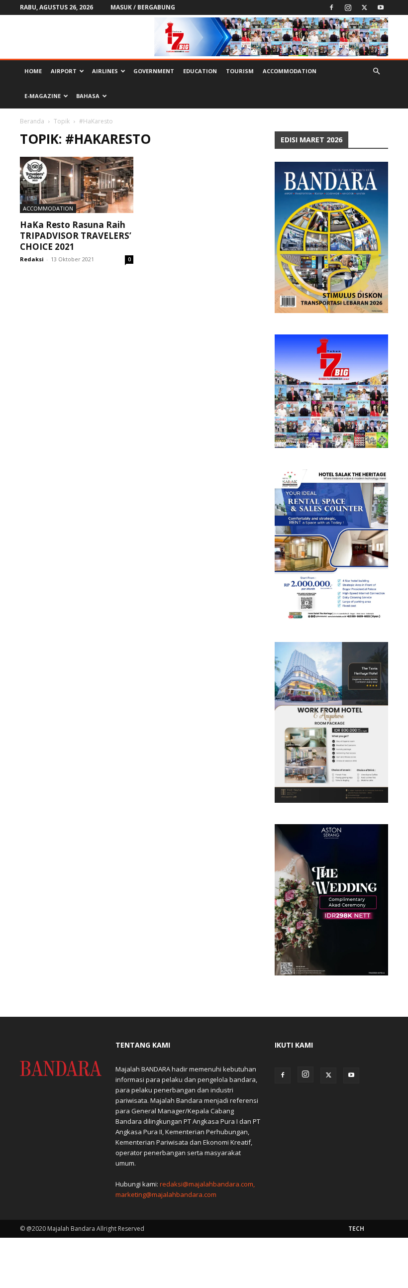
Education (200, 71)
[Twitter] (364, 7)
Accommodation (289, 71)
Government (153, 71)
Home (33, 71)
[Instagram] (347, 7)
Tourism (240, 71)
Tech (356, 1228)
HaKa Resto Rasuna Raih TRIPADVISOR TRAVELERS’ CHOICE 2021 (75, 235)
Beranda (32, 121)
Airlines (105, 71)
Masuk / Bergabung (142, 7)
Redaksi (32, 259)
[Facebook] (331, 7)
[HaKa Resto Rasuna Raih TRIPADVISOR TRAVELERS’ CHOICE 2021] (76, 185)
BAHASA (88, 96)
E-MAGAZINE (42, 96)
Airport (64, 71)
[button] (376, 71)
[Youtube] (380, 7)
